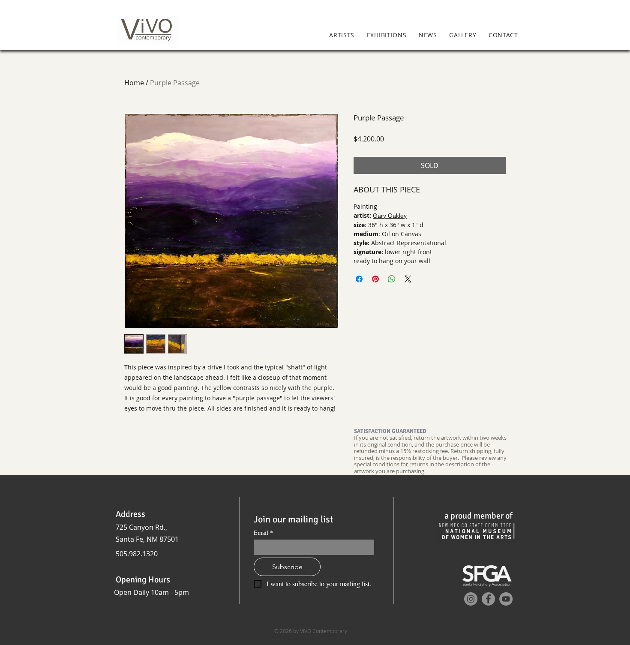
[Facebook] (488, 599)
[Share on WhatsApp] (392, 279)
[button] (536, 35)
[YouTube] (506, 599)
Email (263, 532)
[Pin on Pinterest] (375, 279)
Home (134, 82)
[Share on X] (408, 279)
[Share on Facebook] (359, 279)
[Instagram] (470, 599)
